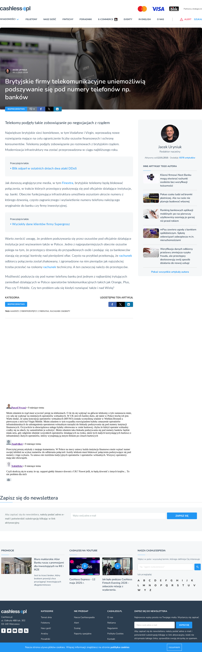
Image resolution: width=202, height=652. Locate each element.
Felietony (31, 19)
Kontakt (111, 638)
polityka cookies (119, 647)
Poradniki (86, 19)
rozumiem (174, 647)
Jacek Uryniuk (20, 70)
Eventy (128, 19)
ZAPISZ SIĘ (181, 516)
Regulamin (112, 628)
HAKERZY (14, 311)
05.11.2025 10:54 (20, 72)
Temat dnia (46, 617)
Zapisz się (184, 625)
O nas (160, 19)
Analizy (44, 633)
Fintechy (67, 19)
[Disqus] (69, 357)
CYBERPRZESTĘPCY (28, 311)
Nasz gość (49, 19)
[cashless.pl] (15, 9)
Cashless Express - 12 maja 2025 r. (82, 581)
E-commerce (105, 19)
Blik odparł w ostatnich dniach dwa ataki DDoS (43, 168)
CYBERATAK (43, 311)
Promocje (7, 550)
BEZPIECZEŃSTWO (16, 109)
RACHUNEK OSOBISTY (60, 311)
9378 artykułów (187, 157)
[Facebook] (3, 630)
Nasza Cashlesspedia (84, 617)
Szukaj (77, 628)
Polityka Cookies (115, 633)
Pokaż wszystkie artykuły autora (170, 272)
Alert (76, 622)
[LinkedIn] (20, 630)
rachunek (125, 255)
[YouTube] (15, 630)
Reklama (111, 622)
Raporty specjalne (82, 633)
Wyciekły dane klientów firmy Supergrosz (40, 224)
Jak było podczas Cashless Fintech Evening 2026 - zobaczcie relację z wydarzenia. (117, 585)
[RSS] (26, 630)
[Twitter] (9, 630)
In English (145, 19)
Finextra (67, 183)
